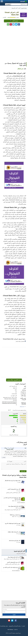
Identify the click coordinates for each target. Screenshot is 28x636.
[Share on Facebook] (19, 24)
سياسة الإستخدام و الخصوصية (15, 626)
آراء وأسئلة (22, 406)
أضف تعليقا (23, 471)
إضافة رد (3, 457)
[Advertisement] (14, 46)
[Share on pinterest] (11, 24)
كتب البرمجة (12, 434)
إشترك (14, 614)
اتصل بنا (23, 626)
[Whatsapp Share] (8, 24)
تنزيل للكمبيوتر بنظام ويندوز (14, 380)
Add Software (10, 629)
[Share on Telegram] (13, 24)
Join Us (15, 629)
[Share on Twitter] (16, 24)
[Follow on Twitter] (12, 620)
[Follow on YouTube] (9, 620)
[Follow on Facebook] (15, 620)
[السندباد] (19, 2)
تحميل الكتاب (14, 21)
